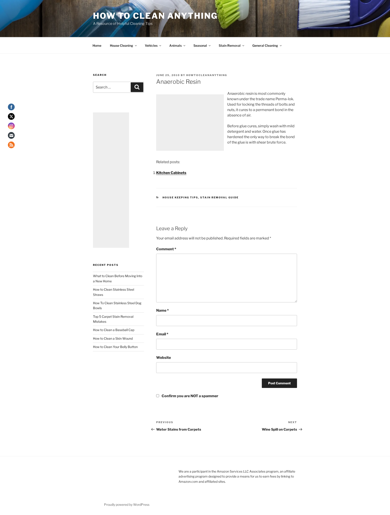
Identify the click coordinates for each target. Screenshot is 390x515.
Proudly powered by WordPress (126, 504)
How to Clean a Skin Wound (113, 338)
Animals (175, 45)
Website (163, 357)
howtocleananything (206, 75)
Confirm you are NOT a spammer (189, 396)
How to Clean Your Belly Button (115, 347)
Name (162, 310)
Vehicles (151, 45)
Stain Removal (230, 45)
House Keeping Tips (180, 197)
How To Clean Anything (155, 16)
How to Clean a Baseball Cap (113, 330)
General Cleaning (265, 45)
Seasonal (200, 45)
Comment (166, 249)
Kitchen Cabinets (171, 173)
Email (162, 334)
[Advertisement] (190, 122)
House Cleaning (121, 45)
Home (97, 45)
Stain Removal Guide (219, 197)
